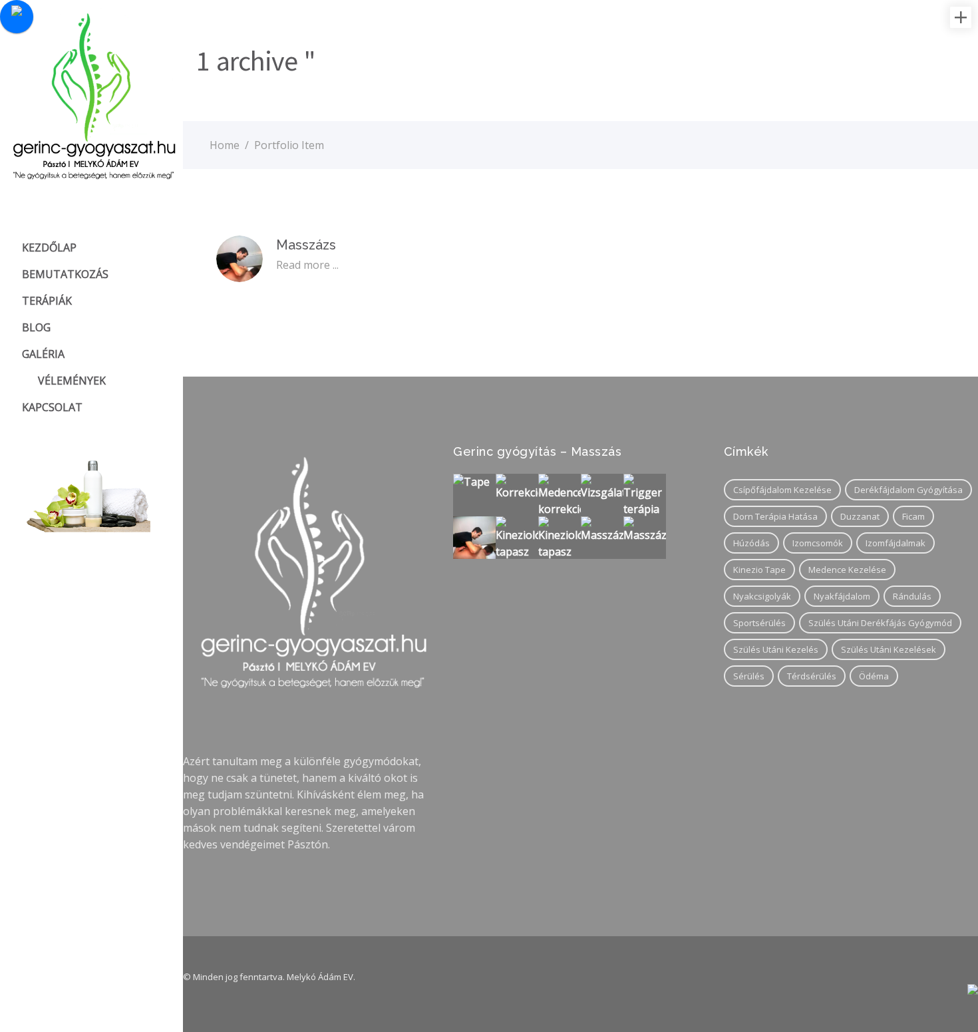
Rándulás (912, 596)
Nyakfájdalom (842, 596)
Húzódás (751, 543)
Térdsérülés (811, 676)
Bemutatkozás (65, 274)
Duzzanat (860, 516)
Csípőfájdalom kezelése (782, 490)
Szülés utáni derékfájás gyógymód (880, 623)
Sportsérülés (759, 623)
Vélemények (72, 380)
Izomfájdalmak (895, 543)
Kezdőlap (49, 247)
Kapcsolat (52, 407)
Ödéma (874, 676)
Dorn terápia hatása (775, 516)
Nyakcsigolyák (762, 596)
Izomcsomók (817, 543)
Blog (36, 327)
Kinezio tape (759, 570)
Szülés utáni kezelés (775, 649)
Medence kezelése (847, 570)
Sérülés (748, 676)
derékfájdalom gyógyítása (908, 490)
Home (225, 145)
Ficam (913, 516)
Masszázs (306, 245)
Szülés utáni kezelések (888, 649)
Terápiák (47, 300)
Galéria (43, 354)
